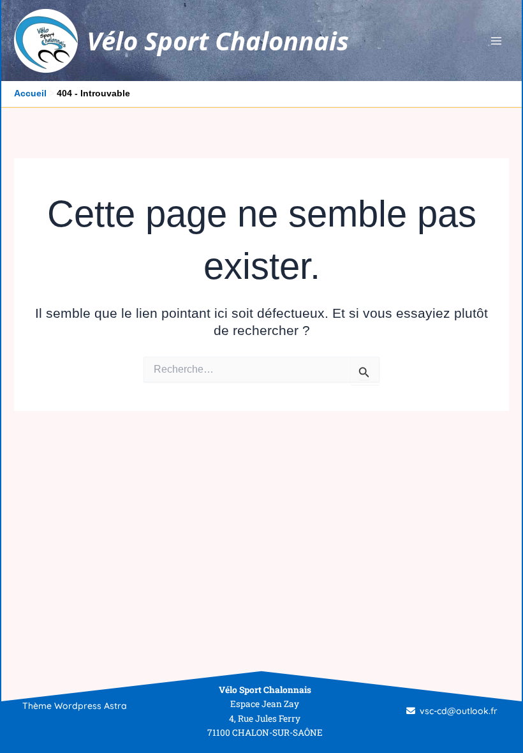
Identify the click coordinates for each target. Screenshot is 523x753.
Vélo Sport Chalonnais (218, 40)
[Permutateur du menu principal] (496, 40)
